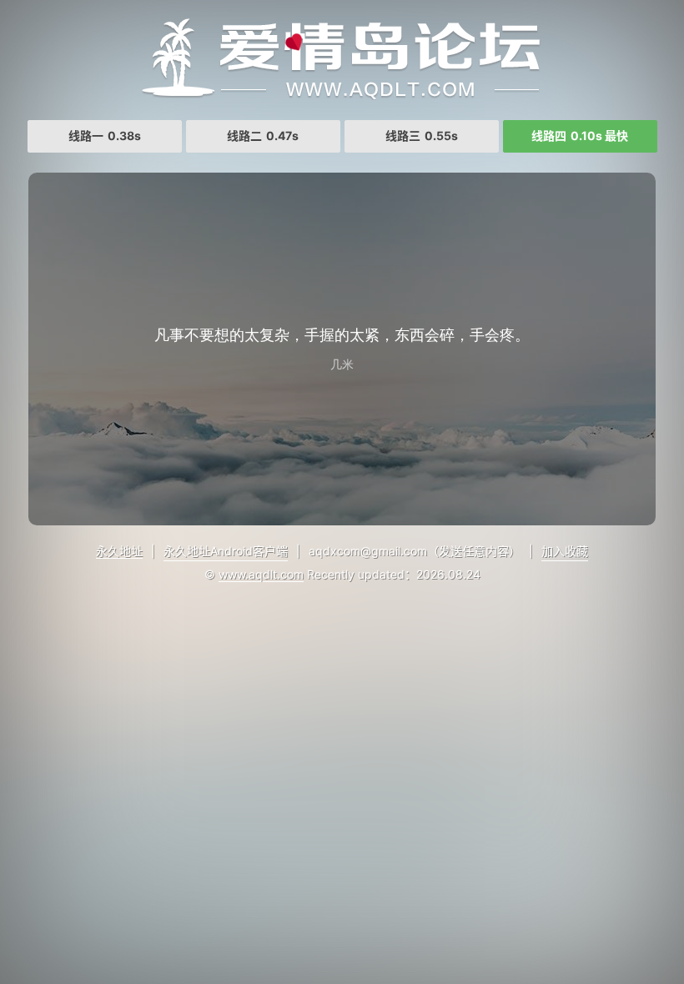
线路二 (263, 135)
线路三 (421, 135)
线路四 (579, 135)
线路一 (104, 135)
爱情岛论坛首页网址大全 (342, 58)
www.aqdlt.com (261, 574)
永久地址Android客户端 (225, 551)
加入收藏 (564, 551)
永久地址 (119, 551)
